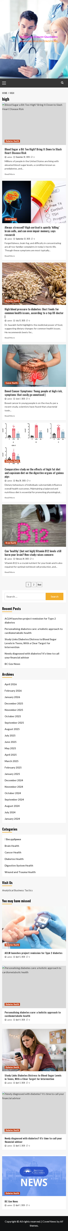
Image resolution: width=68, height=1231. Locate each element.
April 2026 (11, 684)
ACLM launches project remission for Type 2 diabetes (30, 620)
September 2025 (14, 722)
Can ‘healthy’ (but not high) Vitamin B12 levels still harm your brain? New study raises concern (33, 553)
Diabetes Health (12, 141)
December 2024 (14, 780)
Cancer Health (11, 383)
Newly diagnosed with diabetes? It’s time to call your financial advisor (32, 655)
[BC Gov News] (34, 1176)
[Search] (62, 83)
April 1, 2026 (20, 1205)
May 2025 (10, 748)
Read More (10, 174)
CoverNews (49, 1221)
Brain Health (11, 219)
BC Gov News (12, 663)
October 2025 (13, 716)
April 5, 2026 (20, 956)
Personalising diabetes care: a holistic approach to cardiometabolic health (34, 630)
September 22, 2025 (23, 238)
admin (9, 157)
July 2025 (10, 735)
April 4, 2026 (20, 1019)
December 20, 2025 (23, 157)
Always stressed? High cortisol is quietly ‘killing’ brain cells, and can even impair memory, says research (32, 231)
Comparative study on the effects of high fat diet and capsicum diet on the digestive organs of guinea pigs (34, 473)
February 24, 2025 (22, 558)
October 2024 (13, 793)
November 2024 (14, 786)
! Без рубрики (13, 839)
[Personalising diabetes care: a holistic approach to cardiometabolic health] (34, 987)
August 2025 (12, 729)
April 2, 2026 (20, 1145)
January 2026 (12, 697)
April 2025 (11, 754)
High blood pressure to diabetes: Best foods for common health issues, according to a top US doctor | (34, 313)
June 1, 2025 (20, 398)
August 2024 (12, 805)
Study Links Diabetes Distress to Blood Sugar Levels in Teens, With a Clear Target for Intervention (30, 643)
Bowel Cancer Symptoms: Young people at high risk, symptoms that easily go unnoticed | (33, 393)
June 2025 (11, 741)
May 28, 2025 (21, 480)
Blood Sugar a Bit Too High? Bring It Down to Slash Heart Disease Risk (33, 151)
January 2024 (12, 818)
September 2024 (14, 799)
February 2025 (13, 767)
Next (39, 584)
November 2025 (14, 709)
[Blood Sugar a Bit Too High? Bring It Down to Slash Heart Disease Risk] (34, 124)
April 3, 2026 (20, 1082)
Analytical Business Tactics (17, 890)
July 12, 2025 (20, 320)
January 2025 (12, 773)
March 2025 (11, 761)
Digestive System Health (19, 865)
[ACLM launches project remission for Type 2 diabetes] (34, 927)
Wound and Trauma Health (20, 872)
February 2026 (13, 690)
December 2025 (14, 703)
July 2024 (10, 812)
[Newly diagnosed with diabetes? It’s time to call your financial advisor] (34, 1113)
